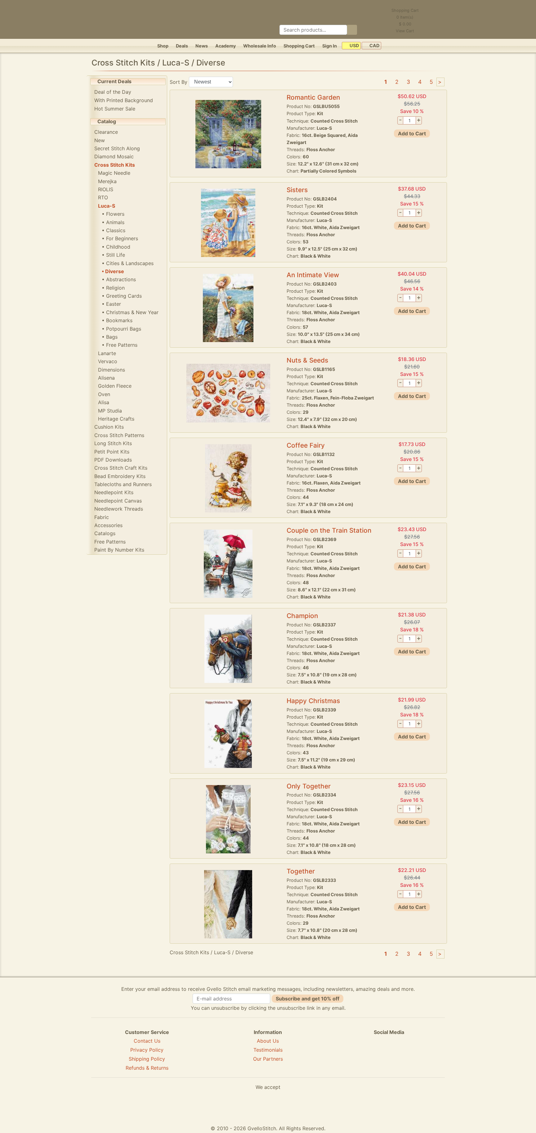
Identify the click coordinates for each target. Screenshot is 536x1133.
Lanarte (107, 353)
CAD (373, 45)
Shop (162, 45)
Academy (225, 45)
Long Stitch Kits (113, 443)
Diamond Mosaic (114, 156)
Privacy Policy (146, 1050)
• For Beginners (120, 238)
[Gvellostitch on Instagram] (410, 1054)
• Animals (113, 222)
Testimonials (268, 1050)
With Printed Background (123, 100)
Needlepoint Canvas (118, 501)
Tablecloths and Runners (123, 484)
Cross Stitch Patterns (119, 435)
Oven (104, 394)
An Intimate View (313, 275)
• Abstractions (119, 279)
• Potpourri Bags (121, 329)
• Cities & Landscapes (128, 263)
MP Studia (110, 411)
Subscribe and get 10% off (307, 998)
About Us (268, 1041)
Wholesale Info (259, 45)
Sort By (178, 82)
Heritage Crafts (116, 419)
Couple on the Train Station (329, 530)
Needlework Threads (118, 509)
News (201, 45)
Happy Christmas (313, 701)
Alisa (103, 402)
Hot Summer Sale (114, 109)
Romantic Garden (313, 97)
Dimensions (111, 370)
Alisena (106, 378)
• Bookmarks (117, 320)
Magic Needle (114, 173)
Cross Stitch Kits (114, 165)
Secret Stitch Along (117, 148)
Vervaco (107, 361)
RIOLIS (105, 189)
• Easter (111, 304)
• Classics (113, 230)
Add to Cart (412, 133)
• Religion (113, 288)
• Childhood (116, 247)
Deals (182, 45)
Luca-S (106, 206)
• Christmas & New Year (130, 312)
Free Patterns (110, 542)
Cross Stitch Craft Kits (120, 468)
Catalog (106, 121)
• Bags (110, 337)
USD (354, 45)
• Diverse (113, 271)
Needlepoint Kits (113, 492)
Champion (302, 616)
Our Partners (268, 1059)
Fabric (101, 517)
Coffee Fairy (306, 445)
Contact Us (147, 1041)
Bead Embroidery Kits (119, 476)
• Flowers (113, 214)
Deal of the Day (112, 92)
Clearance (106, 132)
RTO (103, 197)
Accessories (108, 525)
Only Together (309, 786)
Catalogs (104, 533)
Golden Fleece (115, 386)
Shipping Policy (147, 1059)
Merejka (107, 181)
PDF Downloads (113, 460)
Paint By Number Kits (119, 550)
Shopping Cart (299, 45)
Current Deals (114, 81)
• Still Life (113, 255)
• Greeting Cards (122, 296)
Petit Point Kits (111, 452)
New (99, 140)
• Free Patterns (119, 345)
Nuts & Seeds (307, 360)
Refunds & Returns (147, 1068)
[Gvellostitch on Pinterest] (389, 1054)
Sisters (297, 190)
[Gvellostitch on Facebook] (367, 1054)
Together (301, 871)
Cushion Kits (109, 427)
